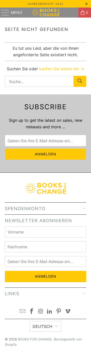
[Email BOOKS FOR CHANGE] (23, 311)
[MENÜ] (3, 13)
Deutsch (42, 326)
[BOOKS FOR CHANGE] (45, 13)
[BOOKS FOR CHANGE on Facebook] (32, 311)
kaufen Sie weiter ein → (61, 68)
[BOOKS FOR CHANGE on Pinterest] (59, 311)
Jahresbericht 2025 (45, 3)
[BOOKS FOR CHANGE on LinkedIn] (50, 311)
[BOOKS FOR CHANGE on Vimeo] (68, 311)
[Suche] (80, 81)
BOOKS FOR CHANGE (35, 339)
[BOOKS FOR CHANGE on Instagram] (40, 311)
